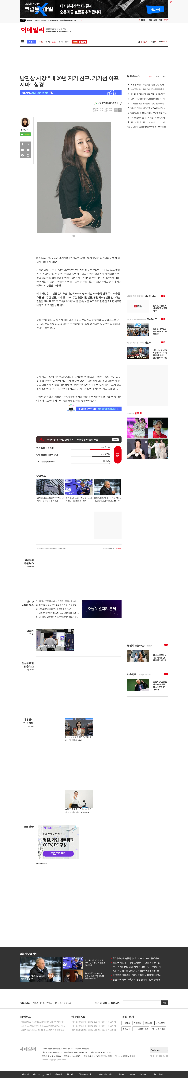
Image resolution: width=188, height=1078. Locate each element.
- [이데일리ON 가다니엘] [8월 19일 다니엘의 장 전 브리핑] (93, 1030)
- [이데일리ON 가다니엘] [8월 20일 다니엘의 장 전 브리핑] (93, 1026)
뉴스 (150, 76)
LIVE (22, 20)
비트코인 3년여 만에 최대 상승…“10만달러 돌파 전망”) (59, 613)
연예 (47, 41)
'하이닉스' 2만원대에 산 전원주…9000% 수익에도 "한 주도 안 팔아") (64, 601)
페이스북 (22, 144)
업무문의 (58, 1074)
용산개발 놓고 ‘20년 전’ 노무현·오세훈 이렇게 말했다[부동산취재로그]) (65, 617)
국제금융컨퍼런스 (141, 1029)
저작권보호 (120, 1074)
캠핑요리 (126, 1029)
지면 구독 (118, 548)
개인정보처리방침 (156, 1074)
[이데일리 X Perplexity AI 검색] (71, 92)
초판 (160, 20)
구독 (150, 20)
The (163, 41)
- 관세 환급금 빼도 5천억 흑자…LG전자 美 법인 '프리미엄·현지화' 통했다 (43, 1026)
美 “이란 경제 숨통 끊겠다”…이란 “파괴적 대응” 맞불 (135, 958)
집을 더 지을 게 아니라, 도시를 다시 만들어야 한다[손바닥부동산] (141, 962)
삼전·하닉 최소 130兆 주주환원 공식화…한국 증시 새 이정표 (139, 979)
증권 (157, 76)
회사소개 (25, 1074)
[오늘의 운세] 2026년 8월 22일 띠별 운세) (53, 609)
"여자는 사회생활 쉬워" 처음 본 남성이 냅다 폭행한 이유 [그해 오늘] (142, 967)
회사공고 (36, 1074)
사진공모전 (160, 1023)
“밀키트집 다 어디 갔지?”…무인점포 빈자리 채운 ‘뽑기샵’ (137, 971)
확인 (164, 1003)
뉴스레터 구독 (107, 548)
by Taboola (30, 567)
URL (28, 155)
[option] (71, 20)
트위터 (28, 144)
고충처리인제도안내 (104, 1074)
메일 (22, 150)
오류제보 (131, 1074)
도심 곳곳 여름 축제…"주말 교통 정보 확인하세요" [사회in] (138, 975)
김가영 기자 (25, 130)
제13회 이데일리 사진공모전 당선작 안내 (49, 1003)
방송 (54, 41)
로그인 (165, 20)
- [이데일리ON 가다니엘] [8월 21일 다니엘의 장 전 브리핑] (93, 1022)
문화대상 (126, 1023)
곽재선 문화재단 (158, 1029)
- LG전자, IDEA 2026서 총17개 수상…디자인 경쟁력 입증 (42, 1030)
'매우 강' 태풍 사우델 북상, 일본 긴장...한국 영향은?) (57, 605)
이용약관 (69, 1074)
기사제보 (142, 1074)
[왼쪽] (69, 630)
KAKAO (22, 155)
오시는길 (47, 1074)
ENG (143, 20)
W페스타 (148, 1023)
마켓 (153, 41)
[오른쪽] (72, 630)
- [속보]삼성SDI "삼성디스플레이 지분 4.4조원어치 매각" (41, 1022)
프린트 (28, 150)
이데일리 (46, 30)
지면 (155, 20)
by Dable (30, 670)
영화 (67, 41)
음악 (60, 41)
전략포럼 (137, 1023)
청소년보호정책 (85, 1074)
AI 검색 (31, 42)
